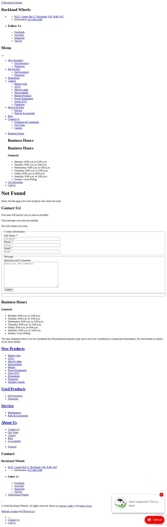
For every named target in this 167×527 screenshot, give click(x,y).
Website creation (9, 511)
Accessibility (14, 441)
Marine (11, 367)
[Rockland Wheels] (11, 2)
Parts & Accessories (18, 415)
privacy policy (67, 505)
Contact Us (13, 429)
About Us (9, 422)
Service (7, 406)
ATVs (11, 358)
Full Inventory (15, 395)
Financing (13, 379)
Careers (12, 435)
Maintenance (14, 412)
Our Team (13, 432)
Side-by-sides (15, 361)
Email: (8, 248)
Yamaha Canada (16, 382)
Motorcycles (14, 355)
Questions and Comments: (17, 260)
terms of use (85, 505)
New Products (13, 348)
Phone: (8, 241)
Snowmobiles (15, 364)
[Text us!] (154, 520)
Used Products (13, 389)
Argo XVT (13, 373)
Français (12, 446)
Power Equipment (17, 370)
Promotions (14, 376)
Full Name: (10, 235)
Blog (10, 438)
